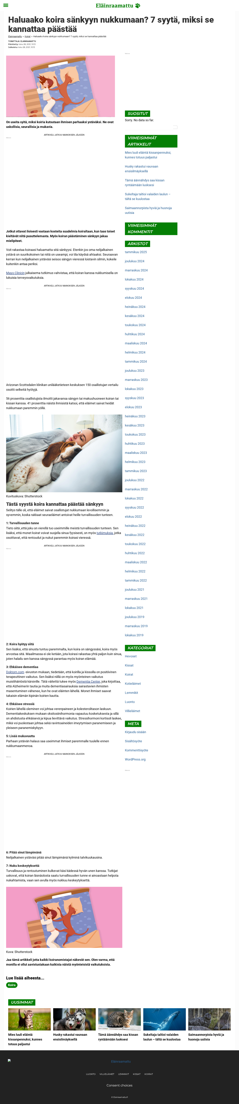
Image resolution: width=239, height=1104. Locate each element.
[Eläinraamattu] (118, 5)
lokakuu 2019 (134, 635)
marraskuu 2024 (136, 270)
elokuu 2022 (133, 516)
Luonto (130, 702)
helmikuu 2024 (135, 352)
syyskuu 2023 (134, 398)
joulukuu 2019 (134, 617)
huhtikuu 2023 (135, 443)
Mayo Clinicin (15, 273)
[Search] (175, 127)
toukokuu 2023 (135, 434)
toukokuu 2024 (135, 325)
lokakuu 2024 (134, 279)
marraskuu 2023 (136, 380)
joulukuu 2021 (134, 589)
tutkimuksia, (105, 533)
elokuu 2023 (133, 407)
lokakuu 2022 (134, 498)
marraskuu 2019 (136, 626)
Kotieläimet (133, 683)
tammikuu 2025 (136, 252)
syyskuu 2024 (134, 288)
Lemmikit (131, 693)
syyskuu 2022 (134, 507)
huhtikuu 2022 (135, 553)
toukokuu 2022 (135, 544)
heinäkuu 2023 (135, 416)
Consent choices (119, 1085)
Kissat (129, 665)
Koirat (27, 36)
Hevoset (131, 656)
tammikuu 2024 (136, 361)
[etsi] (233, 5)
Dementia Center (88, 681)
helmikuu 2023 (135, 462)
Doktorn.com (15, 672)
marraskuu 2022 (136, 489)
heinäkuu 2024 (135, 307)
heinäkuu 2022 (135, 526)
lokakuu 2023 (134, 389)
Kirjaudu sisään (135, 732)
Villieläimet (132, 711)
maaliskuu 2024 (136, 343)
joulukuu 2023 (134, 370)
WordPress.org (135, 759)
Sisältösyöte (133, 741)
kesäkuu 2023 (134, 425)
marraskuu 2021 (136, 599)
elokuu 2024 (133, 297)
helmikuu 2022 (135, 571)
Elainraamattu (15, 36)
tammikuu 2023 (136, 471)
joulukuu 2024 (134, 261)
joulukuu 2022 (134, 480)
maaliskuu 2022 (136, 562)
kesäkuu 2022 (134, 535)
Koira (12, 985)
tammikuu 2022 (136, 580)
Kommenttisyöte (136, 750)
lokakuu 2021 (134, 608)
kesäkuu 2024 (134, 316)
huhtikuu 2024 (135, 334)
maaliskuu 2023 (136, 453)
